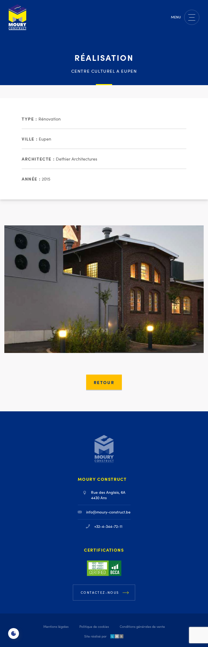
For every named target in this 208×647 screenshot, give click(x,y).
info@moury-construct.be (108, 512)
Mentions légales (56, 626)
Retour (104, 382)
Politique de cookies (94, 626)
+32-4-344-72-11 (108, 526)
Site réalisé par (95, 636)
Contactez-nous (100, 592)
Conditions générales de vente (142, 626)
